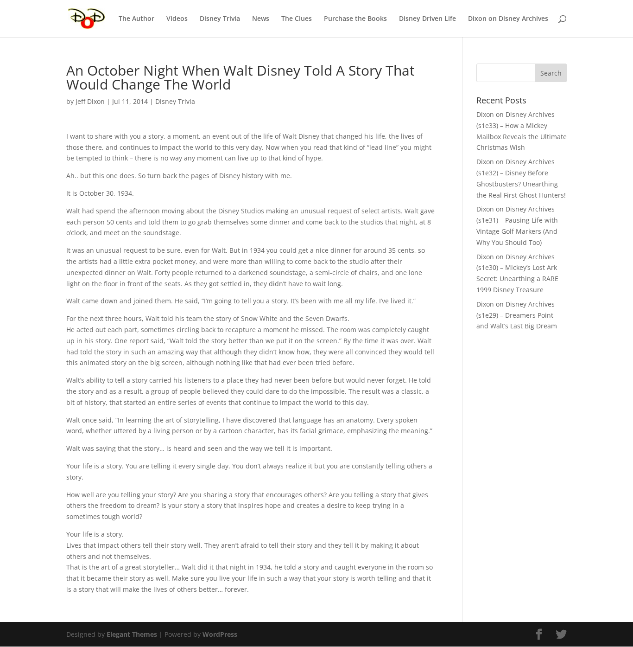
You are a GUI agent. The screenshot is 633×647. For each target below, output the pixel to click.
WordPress (220, 634)
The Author (136, 19)
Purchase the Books (355, 19)
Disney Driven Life (427, 19)
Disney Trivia (220, 19)
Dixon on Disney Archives (508, 19)
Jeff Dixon (90, 101)
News (260, 19)
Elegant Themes (132, 634)
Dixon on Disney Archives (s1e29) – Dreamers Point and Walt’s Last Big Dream (516, 315)
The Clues (296, 19)
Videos (177, 19)
